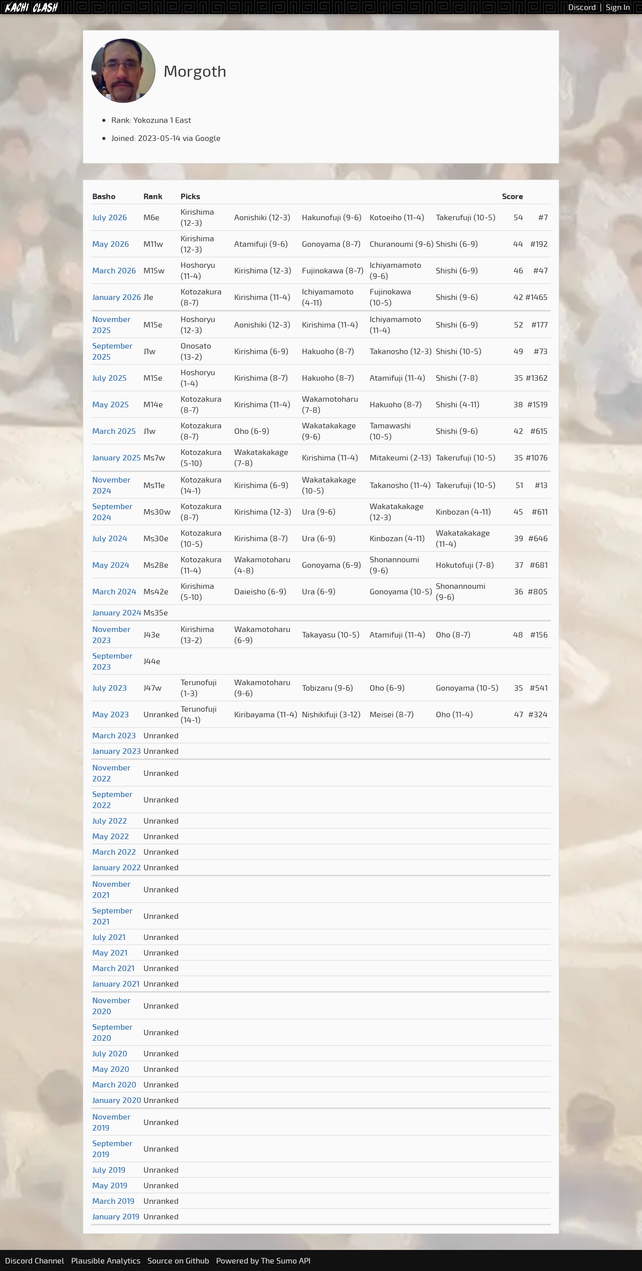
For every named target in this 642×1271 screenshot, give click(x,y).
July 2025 (109, 377)
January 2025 (116, 457)
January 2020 (116, 1099)
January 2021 (115, 983)
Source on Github (178, 1260)
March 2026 (114, 270)
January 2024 (116, 612)
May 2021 (109, 952)
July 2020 (109, 1053)
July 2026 (109, 217)
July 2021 (108, 936)
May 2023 (110, 714)
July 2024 (109, 538)
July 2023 (109, 687)
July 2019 (108, 1169)
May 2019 (109, 1185)
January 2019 (115, 1216)
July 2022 (109, 820)
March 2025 (114, 430)
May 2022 (110, 836)
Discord (582, 7)
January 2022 (116, 867)
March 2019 (113, 1200)
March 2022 (114, 851)
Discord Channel (34, 1260)
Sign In (618, 7)
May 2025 (110, 404)
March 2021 (113, 968)
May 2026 (110, 243)
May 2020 (110, 1068)
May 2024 (110, 564)
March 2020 (114, 1084)
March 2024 (114, 591)
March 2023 (114, 735)
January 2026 (116, 296)
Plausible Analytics (105, 1260)
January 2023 (116, 750)
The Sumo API (285, 1260)
